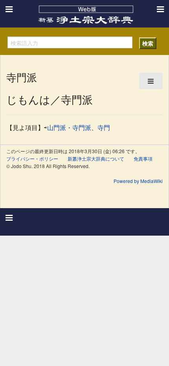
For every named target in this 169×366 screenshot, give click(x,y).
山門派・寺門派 (69, 127)
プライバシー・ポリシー (32, 158)
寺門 (103, 127)
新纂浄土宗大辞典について (96, 158)
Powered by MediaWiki (138, 181)
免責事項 (143, 158)
